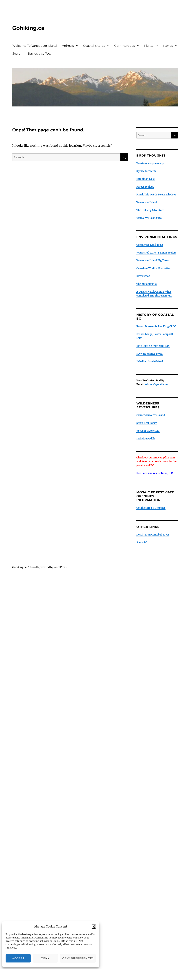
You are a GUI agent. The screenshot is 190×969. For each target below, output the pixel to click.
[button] (94, 926)
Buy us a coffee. (39, 53)
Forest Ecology (145, 186)
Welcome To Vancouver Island (34, 45)
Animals (68, 45)
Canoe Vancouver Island (150, 415)
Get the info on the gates (151, 507)
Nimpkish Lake (145, 179)
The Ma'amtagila (146, 284)
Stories (168, 45)
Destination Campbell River (152, 534)
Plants (148, 45)
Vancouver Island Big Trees (152, 260)
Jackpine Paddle (145, 438)
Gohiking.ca (28, 28)
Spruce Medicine (146, 171)
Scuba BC (141, 542)
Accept (18, 958)
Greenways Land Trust (149, 244)
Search (17, 53)
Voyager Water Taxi (148, 430)
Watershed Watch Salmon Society (156, 252)
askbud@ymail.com (156, 384)
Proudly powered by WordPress (48, 567)
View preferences (78, 958)
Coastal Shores (94, 45)
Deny (45, 958)
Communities (124, 45)
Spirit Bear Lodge (146, 423)
